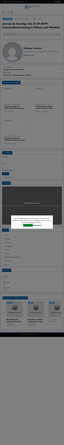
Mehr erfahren (37, 225)
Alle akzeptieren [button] (28, 225)
